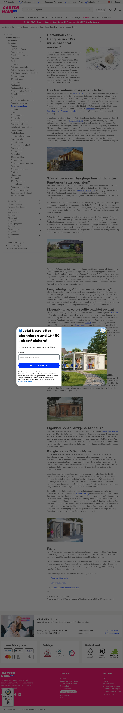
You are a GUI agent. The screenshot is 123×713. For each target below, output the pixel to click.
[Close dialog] (103, 330)
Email (21, 352)
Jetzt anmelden (39, 365)
